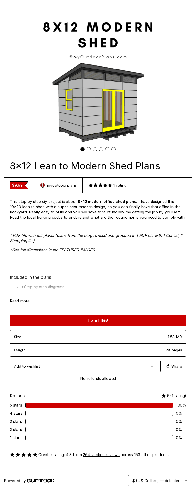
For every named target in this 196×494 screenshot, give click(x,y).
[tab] (82, 149)
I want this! (98, 320)
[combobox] (84, 366)
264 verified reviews (101, 454)
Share (176, 366)
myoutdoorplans (62, 185)
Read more (20, 300)
